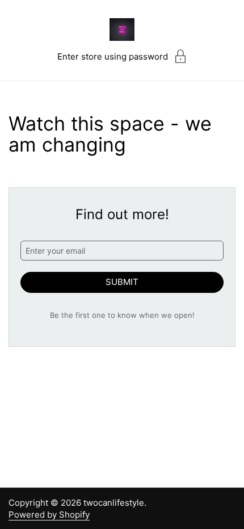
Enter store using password (112, 56)
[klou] (122, 29)
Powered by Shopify (49, 514)
